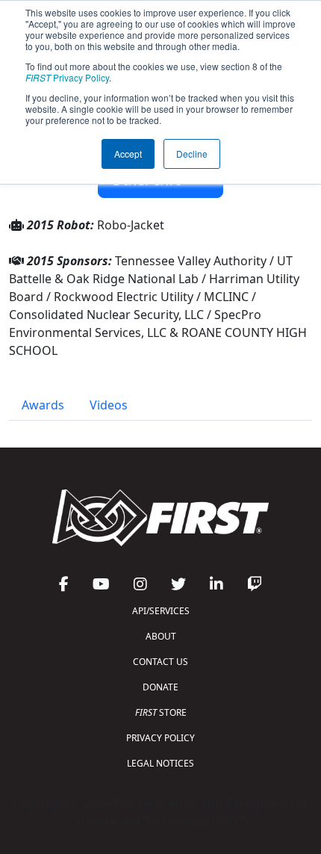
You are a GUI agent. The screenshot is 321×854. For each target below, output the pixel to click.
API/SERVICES (161, 610)
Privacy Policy (67, 77)
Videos (109, 405)
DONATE (160, 687)
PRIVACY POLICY (160, 737)
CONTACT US (160, 661)
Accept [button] (128, 153)
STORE (161, 712)
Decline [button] (192, 153)
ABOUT (161, 636)
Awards (43, 405)
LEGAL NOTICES (160, 763)
